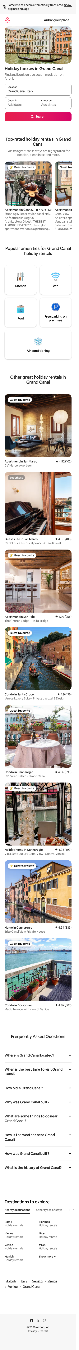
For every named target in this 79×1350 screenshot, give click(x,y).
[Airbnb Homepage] (7, 20)
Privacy (32, 1331)
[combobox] (38, 91)
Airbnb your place (56, 20)
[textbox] (21, 105)
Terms (44, 1331)
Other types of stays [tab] (49, 1210)
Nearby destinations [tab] (17, 1210)
